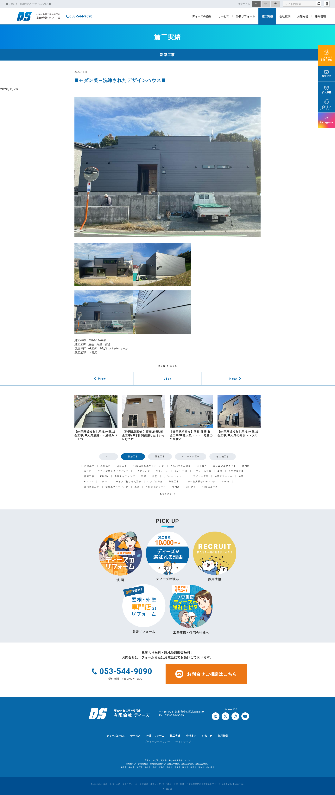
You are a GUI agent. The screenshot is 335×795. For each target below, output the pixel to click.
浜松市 (88, 471)
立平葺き (202, 466)
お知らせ (302, 16)
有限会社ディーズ (156, 487)
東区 (137, 487)
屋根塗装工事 (91, 487)
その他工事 (222, 456)
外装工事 (174, 482)
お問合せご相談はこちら (212, 673)
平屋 (143, 476)
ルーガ (226, 482)
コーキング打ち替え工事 (127, 482)
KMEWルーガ (210, 487)
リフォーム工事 (191, 456)
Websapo (167, 789)
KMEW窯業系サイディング (148, 466)
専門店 (176, 487)
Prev (102, 378)
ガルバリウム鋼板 (180, 466)
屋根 (219, 471)
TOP (325, 736)
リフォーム (162, 471)
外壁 (154, 476)
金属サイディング (125, 476)
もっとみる (168, 493)
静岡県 (246, 466)
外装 (241, 476)
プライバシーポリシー (157, 741)
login (327, 4)
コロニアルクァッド (224, 466)
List (168, 378)
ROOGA (89, 482)
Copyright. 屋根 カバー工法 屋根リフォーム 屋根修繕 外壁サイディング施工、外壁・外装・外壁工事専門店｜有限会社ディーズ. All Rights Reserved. (167, 784)
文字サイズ (244, 3)
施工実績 (267, 16)
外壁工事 (89, 466)
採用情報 (320, 16)
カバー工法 (181, 471)
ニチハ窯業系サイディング (113, 471)
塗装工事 (89, 476)
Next (233, 378)
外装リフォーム (245, 16)
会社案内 (285, 16)
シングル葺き (155, 482)
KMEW (104, 476)
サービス (223, 16)
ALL (108, 456)
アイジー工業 (201, 476)
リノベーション (172, 476)
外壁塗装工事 (236, 471)
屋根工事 (160, 456)
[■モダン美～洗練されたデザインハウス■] (167, 167)
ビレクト (191, 487)
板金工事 (122, 466)
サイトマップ (183, 741)
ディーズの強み (202, 16)
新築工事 (133, 456)
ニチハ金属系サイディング (200, 482)
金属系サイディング (117, 487)
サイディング (142, 471)
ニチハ (103, 482)
